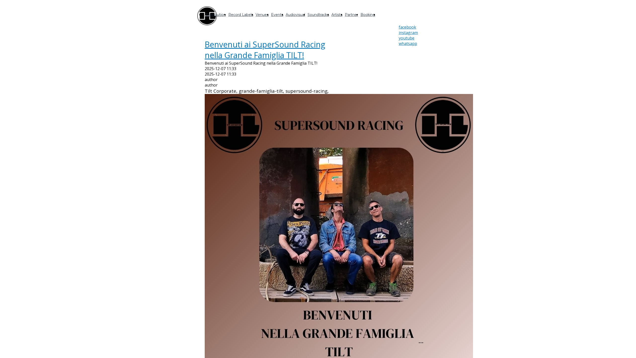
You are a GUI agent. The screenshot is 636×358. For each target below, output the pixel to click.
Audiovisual (295, 14)
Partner (351, 14)
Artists (336, 14)
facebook (407, 27)
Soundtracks (318, 14)
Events (277, 14)
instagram (408, 32)
